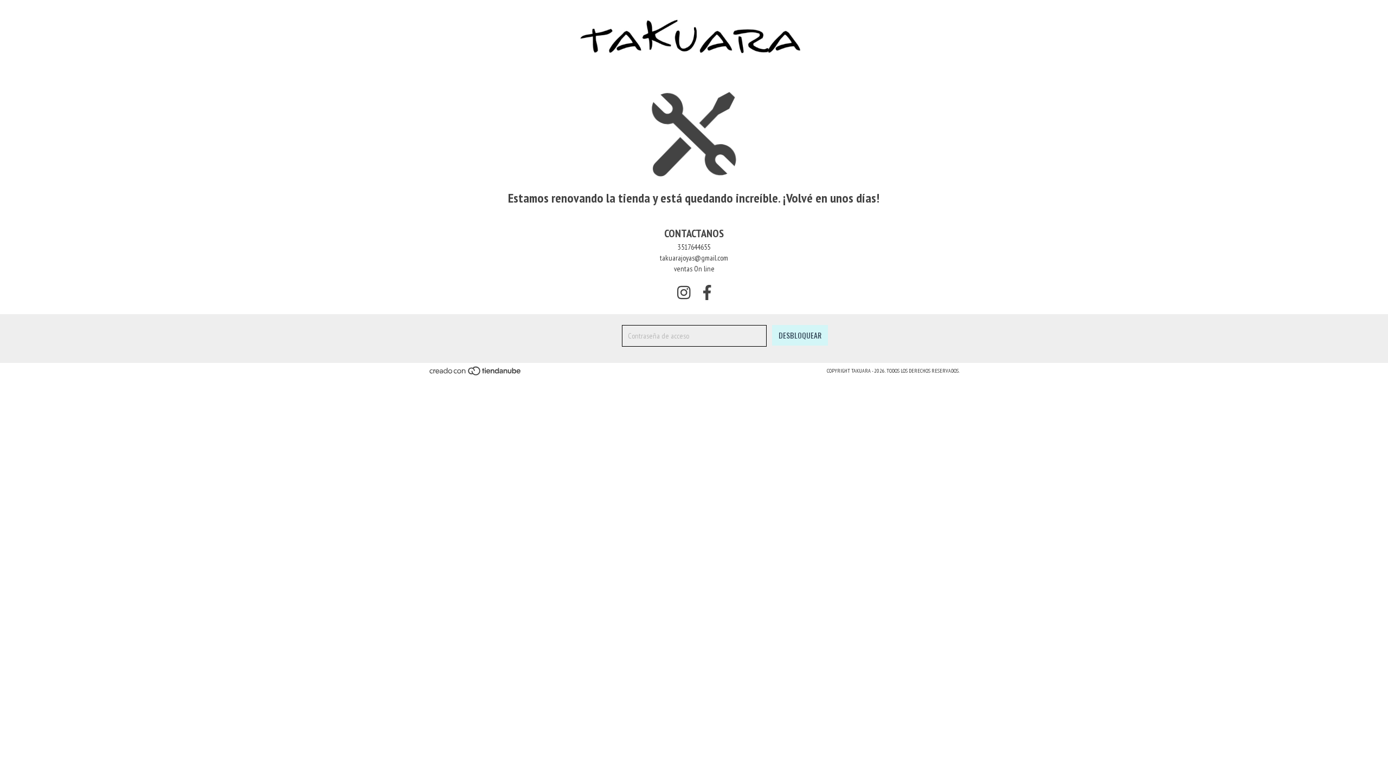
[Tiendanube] (475, 374)
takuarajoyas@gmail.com (694, 258)
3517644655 (694, 247)
